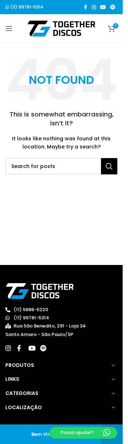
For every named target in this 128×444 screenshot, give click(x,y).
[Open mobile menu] (9, 28)
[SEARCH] (109, 166)
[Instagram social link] (94, 7)
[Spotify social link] (112, 7)
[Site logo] (61, 28)
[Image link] (39, 290)
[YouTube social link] (103, 7)
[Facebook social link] (85, 7)
